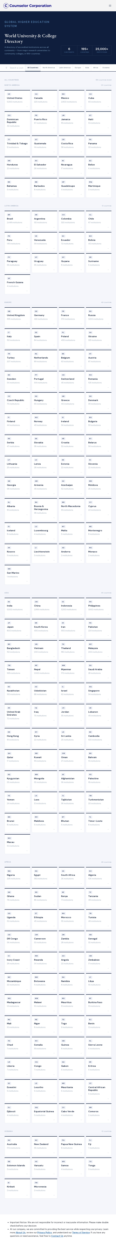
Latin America (64, 67)
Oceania (105, 67)
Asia (87, 67)
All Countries (32, 67)
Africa (95, 67)
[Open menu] (110, 5)
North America (49, 67)
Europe (78, 67)
